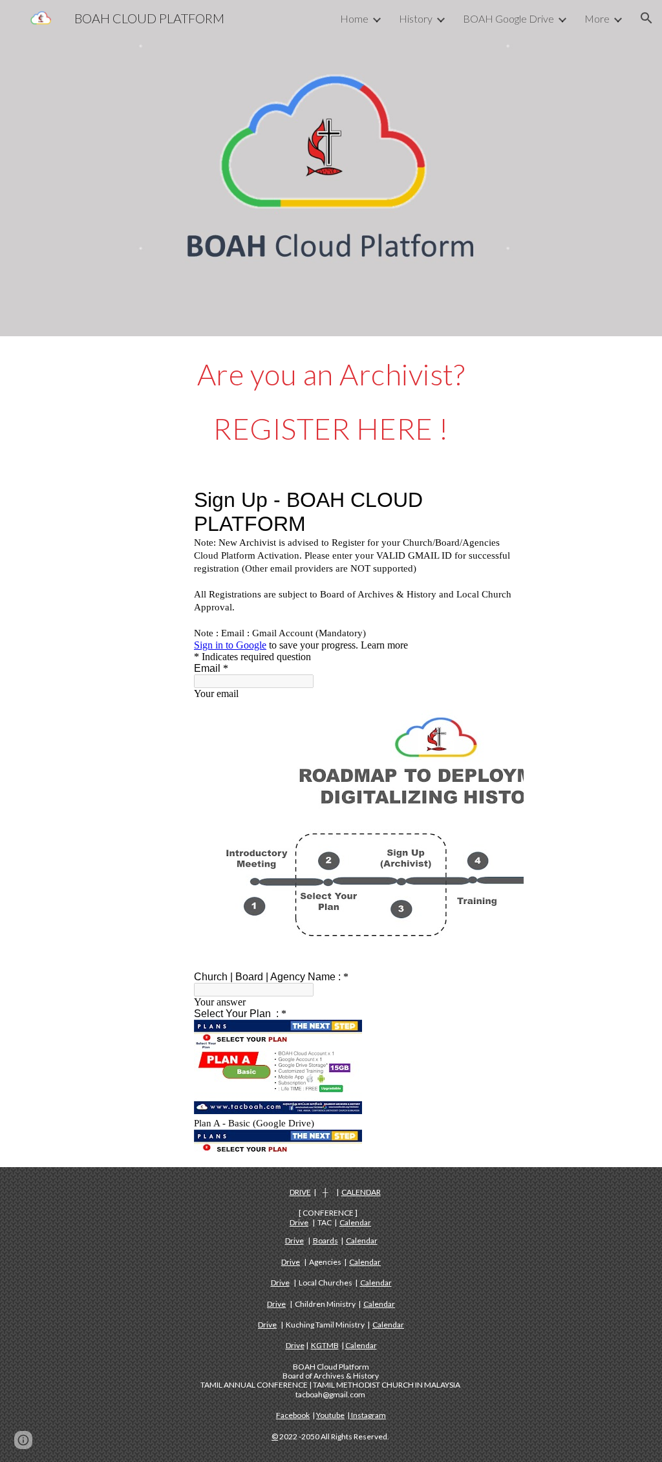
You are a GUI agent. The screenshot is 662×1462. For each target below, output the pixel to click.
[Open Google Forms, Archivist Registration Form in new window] (499, 500)
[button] (646, 18)
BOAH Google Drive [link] (508, 18)
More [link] (597, 18)
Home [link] (354, 18)
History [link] (415, 18)
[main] (331, 402)
